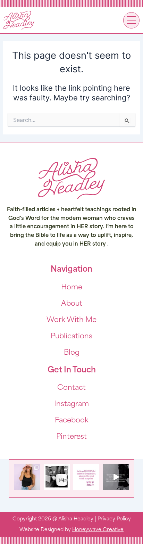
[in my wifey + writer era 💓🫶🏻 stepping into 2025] (57, 477)
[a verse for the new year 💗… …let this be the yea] (86, 477)
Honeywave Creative (98, 530)
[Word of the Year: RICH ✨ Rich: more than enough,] (27, 477)
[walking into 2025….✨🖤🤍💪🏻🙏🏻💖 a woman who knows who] (116, 477)
